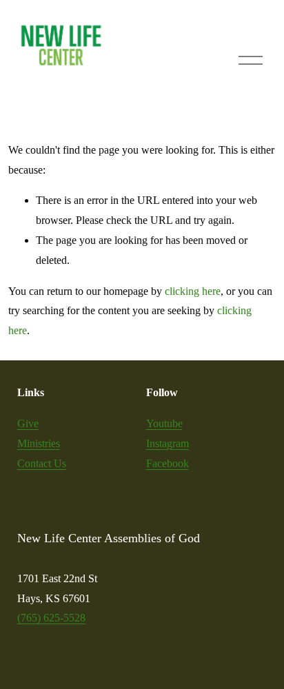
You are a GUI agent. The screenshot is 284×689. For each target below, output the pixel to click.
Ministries (38, 443)
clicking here (193, 291)
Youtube (164, 423)
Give (28, 423)
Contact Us (41, 463)
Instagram (167, 443)
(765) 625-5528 (51, 618)
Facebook (167, 463)
